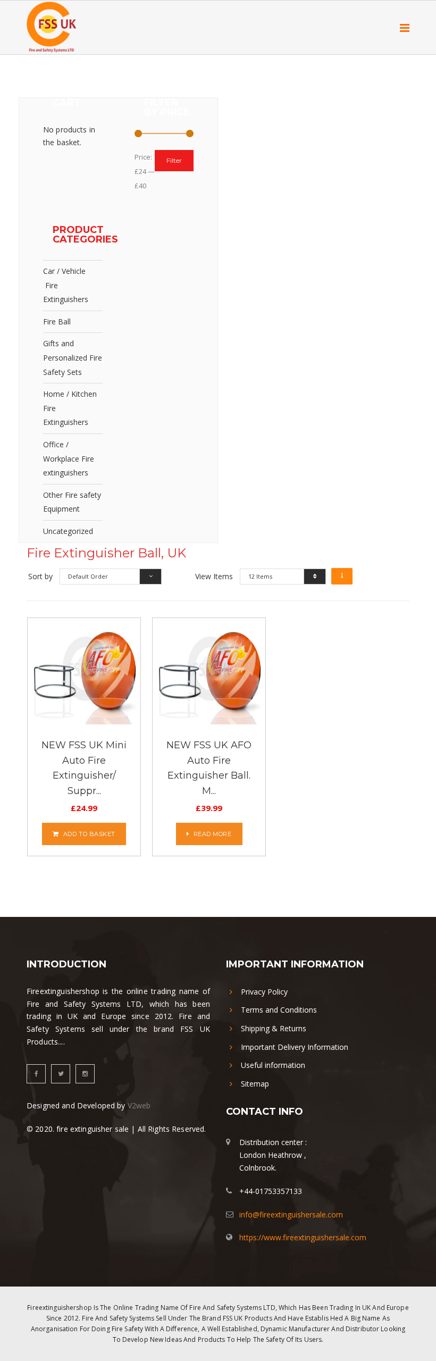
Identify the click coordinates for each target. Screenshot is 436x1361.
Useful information (273, 1065)
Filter (174, 160)
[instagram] (85, 1073)
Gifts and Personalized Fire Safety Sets (72, 357)
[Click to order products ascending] (342, 576)
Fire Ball (57, 321)
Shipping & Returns (273, 1028)
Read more (213, 834)
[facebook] (36, 1073)
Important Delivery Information (294, 1047)
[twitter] (60, 1073)
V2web (139, 1105)
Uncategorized (68, 531)
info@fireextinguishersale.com (291, 1214)
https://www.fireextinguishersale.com (302, 1237)
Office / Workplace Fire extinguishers (68, 458)
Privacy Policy (264, 992)
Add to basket (89, 834)
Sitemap (255, 1084)
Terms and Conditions (279, 1010)
